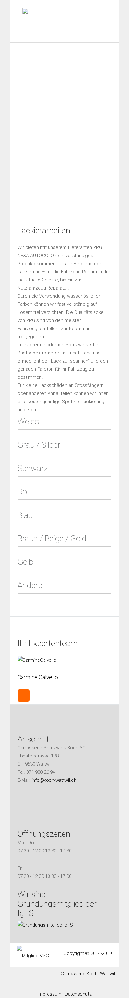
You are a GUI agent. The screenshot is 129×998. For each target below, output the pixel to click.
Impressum (49, 994)
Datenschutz (78, 994)
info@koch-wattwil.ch (54, 780)
